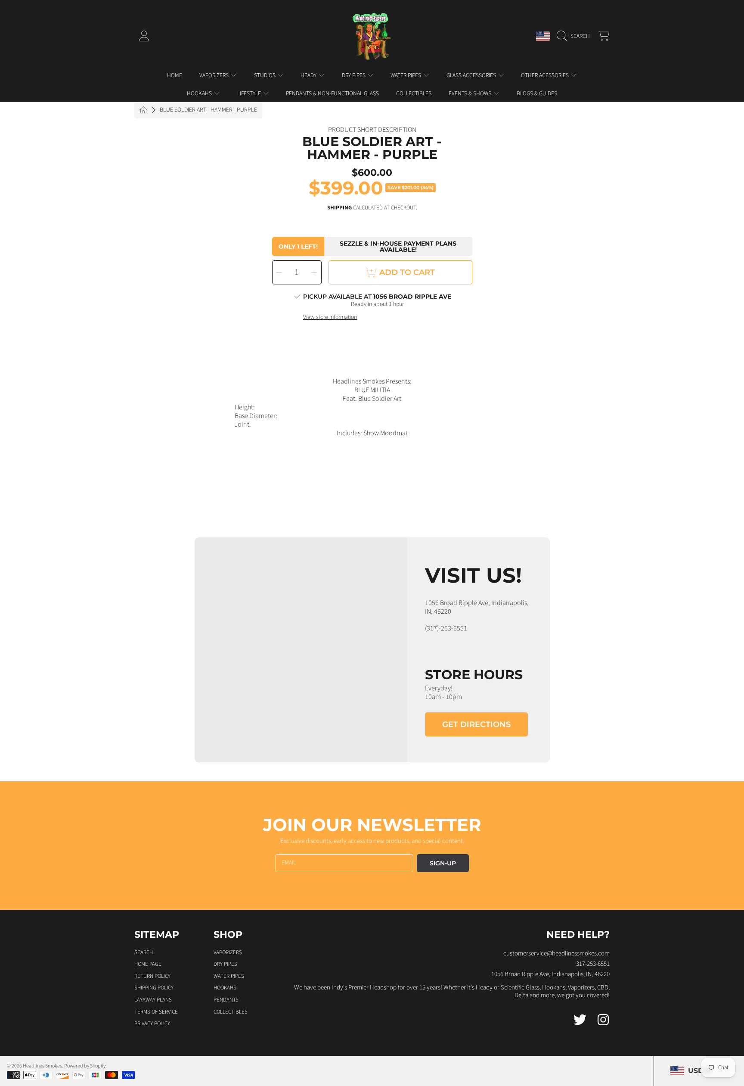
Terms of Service (156, 1012)
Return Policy (152, 976)
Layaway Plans (153, 1000)
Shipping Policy (154, 988)
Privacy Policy (152, 1023)
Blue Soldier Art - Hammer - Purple (208, 110)
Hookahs (200, 93)
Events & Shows (471, 93)
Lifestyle (249, 93)
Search (143, 952)
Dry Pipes (354, 75)
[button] (575, 36)
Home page (147, 964)
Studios (265, 75)
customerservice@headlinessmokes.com (556, 953)
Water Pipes (406, 75)
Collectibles (231, 1012)
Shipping (339, 208)
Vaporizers (214, 75)
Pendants (226, 1000)
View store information (330, 317)
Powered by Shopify (84, 1066)
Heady (309, 75)
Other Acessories (545, 75)
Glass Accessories (471, 75)
